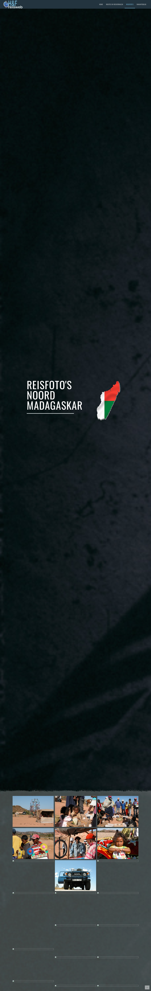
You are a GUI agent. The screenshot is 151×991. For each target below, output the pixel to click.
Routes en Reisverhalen (114, 4)
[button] (33, 811)
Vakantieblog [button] (141, 4)
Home (101, 4)
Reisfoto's (129, 4)
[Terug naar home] (13, 4)
